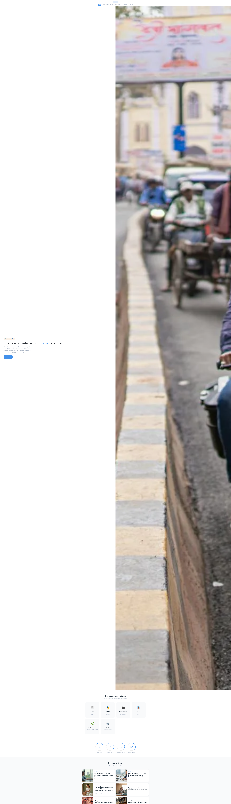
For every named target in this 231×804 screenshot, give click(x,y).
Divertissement (113, 4)
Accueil (99, 4)
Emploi (119, 4)
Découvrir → (8, 357)
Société (131, 4)
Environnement (125, 4)
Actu (104, 4)
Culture (107, 4)
